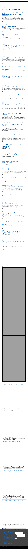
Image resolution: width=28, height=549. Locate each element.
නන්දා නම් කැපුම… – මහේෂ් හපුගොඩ (8, 536)
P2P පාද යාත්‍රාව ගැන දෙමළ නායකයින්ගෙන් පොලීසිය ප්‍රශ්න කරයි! (12, 212)
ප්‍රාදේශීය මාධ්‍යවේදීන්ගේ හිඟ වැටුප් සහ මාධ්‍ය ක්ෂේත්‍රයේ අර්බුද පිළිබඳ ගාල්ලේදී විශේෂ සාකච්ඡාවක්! (12, 14)
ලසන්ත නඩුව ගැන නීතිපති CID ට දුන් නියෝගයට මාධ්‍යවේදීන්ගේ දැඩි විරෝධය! (13, 135)
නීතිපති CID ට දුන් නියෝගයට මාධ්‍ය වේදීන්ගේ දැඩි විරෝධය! (13, 145)
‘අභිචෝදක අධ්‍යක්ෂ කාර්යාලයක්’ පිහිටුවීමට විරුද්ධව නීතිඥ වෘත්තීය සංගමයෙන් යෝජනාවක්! (13, 104)
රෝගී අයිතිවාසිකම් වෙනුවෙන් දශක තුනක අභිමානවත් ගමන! (12, 412)
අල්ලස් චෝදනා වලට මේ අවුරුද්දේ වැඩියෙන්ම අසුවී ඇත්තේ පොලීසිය (13, 242)
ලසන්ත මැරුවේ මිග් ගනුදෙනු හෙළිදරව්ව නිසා (13, 195)
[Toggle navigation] (3, 7)
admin (3, 196)
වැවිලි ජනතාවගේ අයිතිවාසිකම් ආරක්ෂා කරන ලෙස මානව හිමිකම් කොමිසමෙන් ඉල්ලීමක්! (8, 532)
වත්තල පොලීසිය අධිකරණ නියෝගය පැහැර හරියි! (14, 178)
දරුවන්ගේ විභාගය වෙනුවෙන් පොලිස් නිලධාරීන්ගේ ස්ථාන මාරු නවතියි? (11, 232)
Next (3, 249)
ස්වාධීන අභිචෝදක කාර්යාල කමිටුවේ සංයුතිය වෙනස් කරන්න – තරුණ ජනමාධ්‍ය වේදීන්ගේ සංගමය (13, 124)
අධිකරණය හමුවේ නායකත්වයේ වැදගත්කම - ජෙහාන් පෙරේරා (12, 500)
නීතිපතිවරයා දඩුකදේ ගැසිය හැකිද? (10, 95)
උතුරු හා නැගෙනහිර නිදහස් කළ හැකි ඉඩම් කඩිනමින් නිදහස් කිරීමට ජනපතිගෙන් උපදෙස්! (8, 535)
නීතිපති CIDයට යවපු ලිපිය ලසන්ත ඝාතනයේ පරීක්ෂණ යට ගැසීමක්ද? (12, 162)
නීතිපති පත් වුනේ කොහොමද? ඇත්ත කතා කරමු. (13, 57)
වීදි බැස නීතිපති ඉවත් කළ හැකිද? (10, 86)
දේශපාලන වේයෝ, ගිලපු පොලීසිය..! (10, 203)
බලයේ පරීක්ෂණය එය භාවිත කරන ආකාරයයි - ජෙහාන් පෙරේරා (12, 384)
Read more (14, 410)
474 (4, 528)
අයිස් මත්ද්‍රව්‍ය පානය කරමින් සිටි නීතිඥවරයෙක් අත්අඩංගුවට (13, 35)
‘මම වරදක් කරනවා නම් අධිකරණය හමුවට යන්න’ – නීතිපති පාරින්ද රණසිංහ (14, 77)
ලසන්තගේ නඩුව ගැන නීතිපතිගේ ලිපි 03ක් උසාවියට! (12, 114)
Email (15, 534)
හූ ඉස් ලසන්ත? (5, 169)
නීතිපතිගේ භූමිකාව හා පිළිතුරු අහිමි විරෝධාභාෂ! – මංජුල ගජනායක (13, 67)
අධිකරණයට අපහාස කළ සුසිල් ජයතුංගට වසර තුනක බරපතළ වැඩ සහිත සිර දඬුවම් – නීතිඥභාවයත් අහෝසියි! (13, 47)
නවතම (3, 11)
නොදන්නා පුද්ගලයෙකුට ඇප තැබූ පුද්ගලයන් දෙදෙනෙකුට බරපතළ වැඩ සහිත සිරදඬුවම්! (8, 542)
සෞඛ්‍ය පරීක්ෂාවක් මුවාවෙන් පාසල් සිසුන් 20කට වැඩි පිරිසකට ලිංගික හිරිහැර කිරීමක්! (8, 544)
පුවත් (4, 11)
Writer (3, 27)
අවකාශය (3, 65)
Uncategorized (4, 185)
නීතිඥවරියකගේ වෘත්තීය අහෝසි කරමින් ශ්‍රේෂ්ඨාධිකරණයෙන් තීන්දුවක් (11, 25)
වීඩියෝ (3, 143)
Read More (3, 21)
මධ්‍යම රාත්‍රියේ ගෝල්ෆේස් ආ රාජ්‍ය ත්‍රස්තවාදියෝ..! (13, 186)
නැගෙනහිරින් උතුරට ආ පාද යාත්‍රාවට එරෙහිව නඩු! (12, 222)
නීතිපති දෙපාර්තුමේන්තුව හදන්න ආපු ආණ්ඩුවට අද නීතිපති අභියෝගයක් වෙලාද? (13, 153)
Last (23, 533)
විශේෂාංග (7, 168)
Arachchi (3, 69)
